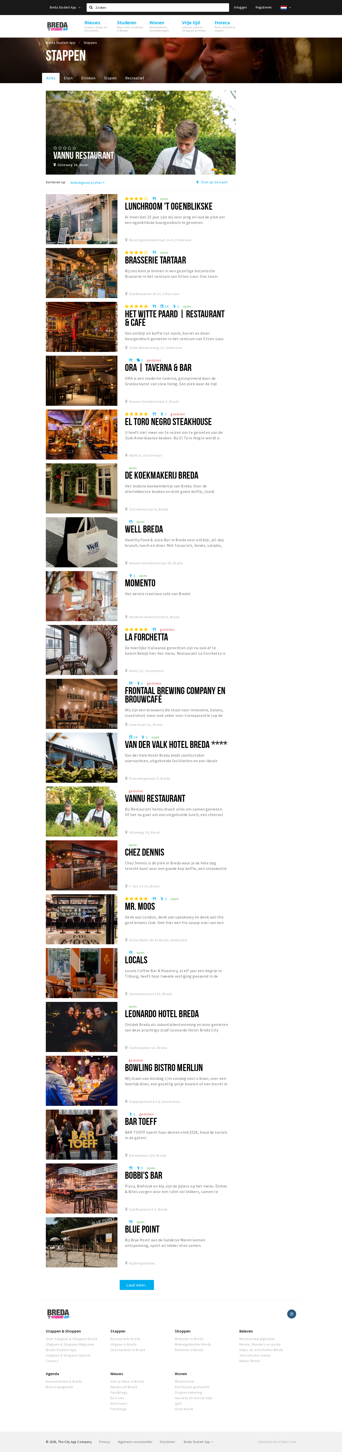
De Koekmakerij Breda (161, 475)
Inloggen (240, 7)
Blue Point (142, 1229)
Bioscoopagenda (59, 1387)
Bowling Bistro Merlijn (164, 1067)
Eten (68, 77)
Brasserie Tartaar (155, 259)
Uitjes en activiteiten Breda (261, 1350)
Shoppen (183, 1331)
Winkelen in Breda (189, 1339)
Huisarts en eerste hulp (193, 1398)
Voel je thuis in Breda (127, 1381)
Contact (52, 1361)
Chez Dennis (144, 852)
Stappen (117, 1331)
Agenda (52, 1373)
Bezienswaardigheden (257, 1339)
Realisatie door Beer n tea (277, 1442)
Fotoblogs (118, 1409)
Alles (50, 77)
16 (164, 306)
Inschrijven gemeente (192, 1387)
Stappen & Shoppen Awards (68, 1355)
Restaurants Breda (125, 1339)
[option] (141, 133)
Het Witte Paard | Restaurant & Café (175, 318)
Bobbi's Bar (143, 1175)
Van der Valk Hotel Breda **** (176, 744)
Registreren (264, 7)
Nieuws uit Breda (123, 1387)
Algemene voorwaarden (135, 1442)
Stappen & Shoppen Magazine (70, 1344)
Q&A (178, 1403)
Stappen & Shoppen (63, 1331)
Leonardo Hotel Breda (162, 1013)
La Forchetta (146, 636)
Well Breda (144, 528)
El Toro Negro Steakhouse (168, 421)
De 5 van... (118, 1398)
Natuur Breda (249, 1361)
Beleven (246, 1331)
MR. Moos (140, 906)
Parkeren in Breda (189, 1350)
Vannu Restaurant (155, 798)
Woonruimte (184, 1381)
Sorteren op (55, 182)
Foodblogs (119, 1392)
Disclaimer (167, 1442)
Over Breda (184, 1409)
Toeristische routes (255, 1355)
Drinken (88, 77)
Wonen (181, 1373)
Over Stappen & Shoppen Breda (71, 1339)
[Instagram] (291, 1313)
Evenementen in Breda (64, 1381)
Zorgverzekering (188, 1392)
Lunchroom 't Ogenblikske (169, 206)
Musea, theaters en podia (260, 1344)
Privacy (104, 1442)
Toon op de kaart (214, 182)
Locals (136, 959)
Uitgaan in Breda (123, 1344)
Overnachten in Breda (127, 1350)
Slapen (110, 77)
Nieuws (116, 1373)
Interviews (118, 1403)
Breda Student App (63, 7)
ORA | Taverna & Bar (158, 367)
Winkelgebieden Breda (193, 1344)
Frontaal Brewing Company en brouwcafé (175, 694)
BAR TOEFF (141, 1121)
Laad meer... (136, 1284)
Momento (140, 582)
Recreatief (134, 77)
